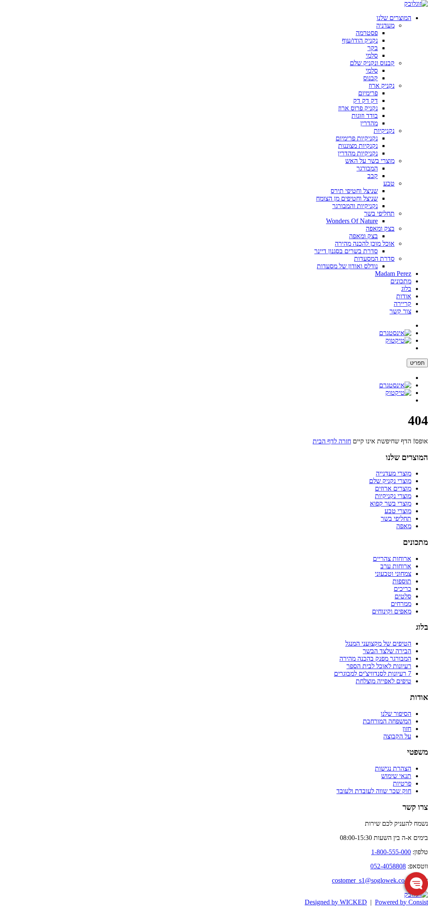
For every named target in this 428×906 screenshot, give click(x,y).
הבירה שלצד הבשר (387, 650)
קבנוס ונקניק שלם (372, 62)
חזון (407, 728)
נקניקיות (384, 130)
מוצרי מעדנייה (393, 473)
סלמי (372, 55)
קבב (372, 175)
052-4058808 (388, 866)
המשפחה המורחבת (387, 721)
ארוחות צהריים (392, 558)
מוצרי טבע (398, 510)
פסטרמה (367, 32)
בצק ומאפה (380, 228)
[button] (416, 884)
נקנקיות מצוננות (358, 145)
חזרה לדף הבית (332, 441)
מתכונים (400, 281)
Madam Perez (393, 273)
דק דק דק (365, 100)
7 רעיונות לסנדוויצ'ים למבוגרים (372, 673)
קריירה (402, 303)
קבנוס (370, 77)
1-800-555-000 (391, 851)
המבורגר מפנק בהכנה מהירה (375, 658)
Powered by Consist (401, 902)
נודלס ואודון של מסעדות (347, 266)
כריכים (402, 588)
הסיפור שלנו (396, 713)
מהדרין (369, 123)
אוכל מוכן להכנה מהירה (365, 243)
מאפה (403, 525)
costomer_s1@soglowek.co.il (371, 880)
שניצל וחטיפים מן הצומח (347, 198)
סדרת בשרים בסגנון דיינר (346, 250)
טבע (389, 183)
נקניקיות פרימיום (357, 138)
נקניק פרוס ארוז (358, 108)
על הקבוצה (397, 736)
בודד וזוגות (365, 115)
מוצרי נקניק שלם (390, 480)
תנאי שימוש (396, 775)
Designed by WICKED (336, 902)
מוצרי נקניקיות (393, 495)
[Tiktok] (398, 340)
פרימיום (368, 93)
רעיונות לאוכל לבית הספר (378, 665)
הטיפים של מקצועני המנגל (378, 643)
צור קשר (400, 311)
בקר (372, 47)
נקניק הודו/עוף (360, 40)
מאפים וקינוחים (391, 611)
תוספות (401, 581)
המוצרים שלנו (394, 17)
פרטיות (402, 783)
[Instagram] (395, 332)
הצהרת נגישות (393, 768)
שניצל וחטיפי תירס (354, 190)
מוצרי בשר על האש (370, 160)
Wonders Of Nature (352, 220)
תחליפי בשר (379, 213)
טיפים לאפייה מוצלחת (383, 681)
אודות (403, 296)
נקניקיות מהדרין (358, 153)
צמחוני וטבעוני (393, 573)
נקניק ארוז (382, 85)
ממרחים (401, 603)
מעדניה (385, 25)
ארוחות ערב (395, 566)
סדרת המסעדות (374, 258)
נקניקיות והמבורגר (355, 205)
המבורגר (367, 168)
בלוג (406, 288)
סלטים (403, 596)
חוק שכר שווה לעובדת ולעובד (373, 790)
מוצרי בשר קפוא (390, 503)
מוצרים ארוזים (393, 488)
